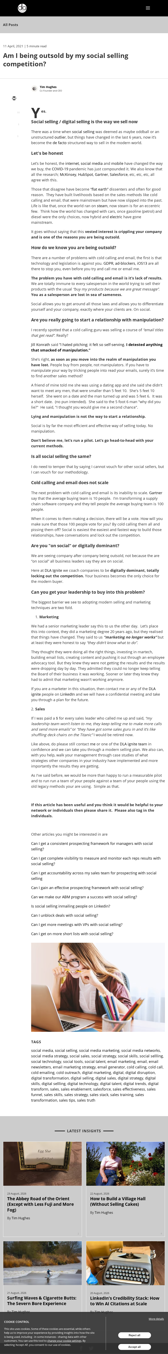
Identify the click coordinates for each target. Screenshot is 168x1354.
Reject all (134, 1335)
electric (116, 216)
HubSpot (85, 174)
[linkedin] (14, 122)
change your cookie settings (64, 1341)
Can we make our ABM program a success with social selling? (84, 896)
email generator (111, 1067)
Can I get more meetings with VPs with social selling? (77, 924)
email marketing (121, 1061)
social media (92, 163)
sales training (121, 1094)
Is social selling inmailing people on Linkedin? (70, 906)
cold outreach (68, 1072)
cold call (155, 1067)
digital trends (134, 1083)
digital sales (105, 1078)
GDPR (108, 263)
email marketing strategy (74, 1067)
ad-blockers (125, 263)
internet (72, 163)
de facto (60, 142)
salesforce (102, 1089)
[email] (14, 99)
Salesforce (119, 174)
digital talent (110, 1083)
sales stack (99, 1094)
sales (54, 1089)
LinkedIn (67, 694)
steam (102, 205)
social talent (95, 1061)
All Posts (10, 25)
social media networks (140, 1050)
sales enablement (76, 1089)
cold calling (136, 1067)
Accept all (134, 1346)
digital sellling (54, 1083)
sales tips (67, 1100)
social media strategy (49, 1055)
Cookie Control (16, 1322)
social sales (80, 1055)
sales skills (53, 1094)
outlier (60, 137)
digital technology (82, 1083)
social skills (128, 1055)
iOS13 (142, 263)
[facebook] (14, 134)
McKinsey (68, 174)
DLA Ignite (53, 570)
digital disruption (140, 1072)
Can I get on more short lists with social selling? (72, 933)
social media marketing (99, 1050)
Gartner (101, 174)
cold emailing (42, 1072)
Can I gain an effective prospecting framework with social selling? (87, 887)
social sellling (151, 1055)
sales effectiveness (129, 1089)
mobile (117, 163)
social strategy (103, 1055)
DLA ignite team (133, 743)
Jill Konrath (40, 344)
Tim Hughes (48, 87)
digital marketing (96, 1072)
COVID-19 (60, 168)
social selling (83, 131)
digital (118, 1072)
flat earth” (100, 189)
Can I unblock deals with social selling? (65, 915)
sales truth (86, 1100)
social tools (73, 1061)
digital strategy (130, 1078)
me (92, 743)
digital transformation (50, 1078)
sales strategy (76, 1094)
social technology (46, 1061)
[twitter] (14, 110)
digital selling (82, 1078)
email (142, 1061)
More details (156, 1319)
